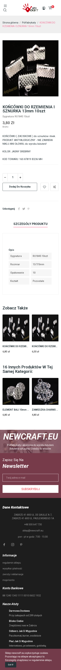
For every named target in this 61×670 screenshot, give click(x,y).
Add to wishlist (44, 187)
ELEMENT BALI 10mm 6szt (16, 409)
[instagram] (12, 545)
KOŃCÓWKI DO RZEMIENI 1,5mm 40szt (16, 346)
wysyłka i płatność (12, 568)
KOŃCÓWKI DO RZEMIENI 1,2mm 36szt (45, 346)
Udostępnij (19, 208)
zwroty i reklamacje (13, 574)
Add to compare (54, 187)
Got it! (10, 665)
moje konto (9, 580)
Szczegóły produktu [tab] (30, 224)
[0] (50, 8)
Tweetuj (23, 208)
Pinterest (28, 208)
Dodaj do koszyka (19, 186)
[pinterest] (21, 545)
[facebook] (4, 545)
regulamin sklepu (12, 562)
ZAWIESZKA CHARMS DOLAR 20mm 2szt (45, 409)
